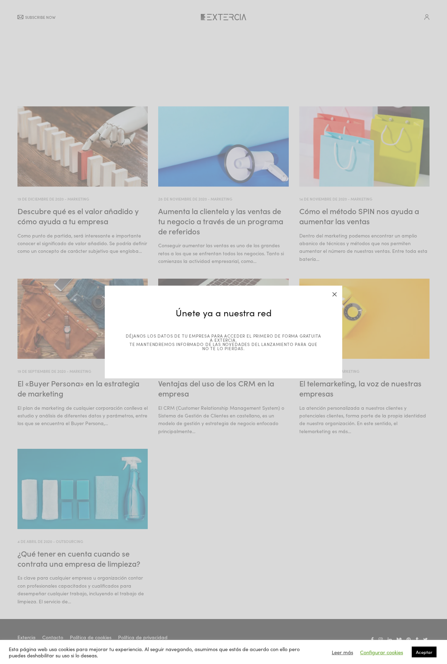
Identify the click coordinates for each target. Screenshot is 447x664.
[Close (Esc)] (334, 293)
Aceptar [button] (424, 652)
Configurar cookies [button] (381, 652)
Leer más (342, 652)
